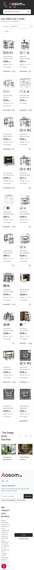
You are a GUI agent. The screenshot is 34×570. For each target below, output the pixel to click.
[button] (21, 436)
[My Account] (10, 7)
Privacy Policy (21, 500)
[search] (28, 11)
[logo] (16, 3)
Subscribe (28, 496)
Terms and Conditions (8, 500)
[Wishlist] (6, 7)
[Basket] (14, 7)
